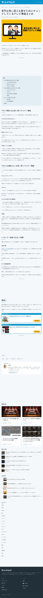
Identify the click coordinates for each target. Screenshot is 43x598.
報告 (2, 545)
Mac (2, 513)
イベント (3, 518)
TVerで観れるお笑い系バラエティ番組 (11, 80)
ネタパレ (8, 91)
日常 (2, 547)
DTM (2, 507)
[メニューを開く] (40, 2)
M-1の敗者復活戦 (10, 101)
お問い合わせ (4, 589)
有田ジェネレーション (11, 83)
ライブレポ (4, 542)
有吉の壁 (8, 99)
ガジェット (4, 526)
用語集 (3, 587)
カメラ (3, 523)
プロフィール (4, 580)
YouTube (3, 515)
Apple (3, 505)
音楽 (2, 555)
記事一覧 (3, 583)
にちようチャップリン (11, 89)
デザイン (3, 534)
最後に (5, 103)
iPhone (3, 510)
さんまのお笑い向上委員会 (12, 93)
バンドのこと (4, 537)
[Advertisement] (21, 66)
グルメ (3, 529)
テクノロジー (4, 531)
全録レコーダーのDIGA (6, 248)
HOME (3, 7)
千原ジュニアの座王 (10, 85)
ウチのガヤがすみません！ (12, 82)
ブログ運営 (4, 539)
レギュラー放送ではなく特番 (9, 97)
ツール (3, 585)
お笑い (3, 355)
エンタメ (6, 7)
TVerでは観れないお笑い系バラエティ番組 (12, 87)
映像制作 (3, 550)
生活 (2, 553)
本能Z (8, 95)
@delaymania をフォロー (13, 372)
